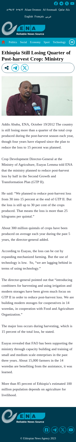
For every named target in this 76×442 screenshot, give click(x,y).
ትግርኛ (19, 9)
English (29, 16)
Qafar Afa (64, 9)
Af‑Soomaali (50, 9)
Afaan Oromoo (33, 9)
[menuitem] (13, 42)
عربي (48, 16)
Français (39, 16)
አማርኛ (10, 9)
